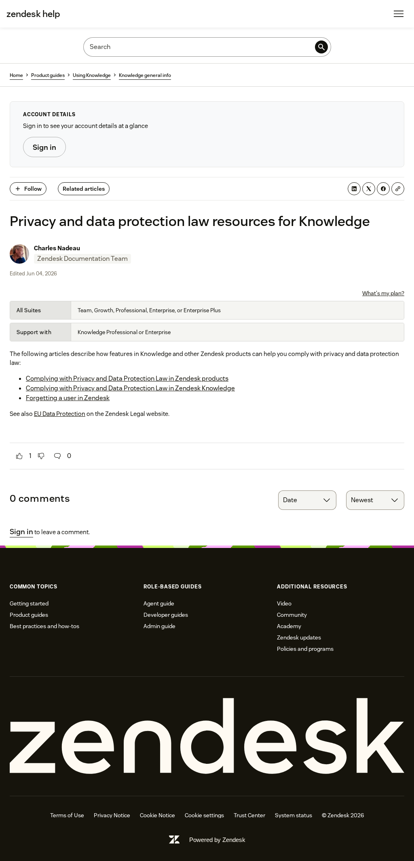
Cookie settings (204, 815)
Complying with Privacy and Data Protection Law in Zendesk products (127, 378)
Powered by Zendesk (217, 840)
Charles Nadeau (57, 248)
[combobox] (307, 500)
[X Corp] (368, 188)
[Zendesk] (207, 736)
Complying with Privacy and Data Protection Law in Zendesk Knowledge (130, 388)
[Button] (19, 456)
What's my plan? (383, 293)
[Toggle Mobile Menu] (399, 14)
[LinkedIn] (354, 188)
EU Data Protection (59, 414)
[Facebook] (383, 188)
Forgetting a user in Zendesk (68, 398)
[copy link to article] (397, 188)
